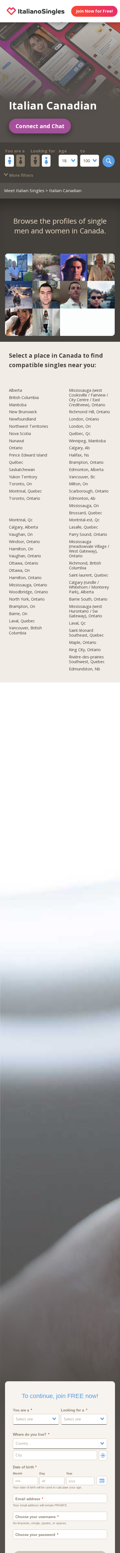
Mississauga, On (84, 505)
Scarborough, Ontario (89, 491)
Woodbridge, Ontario (28, 591)
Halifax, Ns (79, 455)
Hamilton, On (21, 548)
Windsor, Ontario (24, 541)
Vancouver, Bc (82, 476)
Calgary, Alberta (23, 527)
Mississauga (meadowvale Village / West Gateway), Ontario (89, 549)
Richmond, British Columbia (85, 565)
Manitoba (18, 404)
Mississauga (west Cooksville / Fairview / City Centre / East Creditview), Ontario (88, 397)
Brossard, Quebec (85, 512)
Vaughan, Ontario (25, 555)
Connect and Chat (40, 126)
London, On (80, 426)
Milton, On (78, 483)
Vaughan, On (21, 534)
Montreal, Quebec (25, 491)
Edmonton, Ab (82, 498)
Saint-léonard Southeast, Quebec (86, 633)
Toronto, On (20, 483)
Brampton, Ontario (86, 462)
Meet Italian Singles (24, 190)
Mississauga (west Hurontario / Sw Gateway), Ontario (85, 611)
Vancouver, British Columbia (25, 630)
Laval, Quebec (22, 620)
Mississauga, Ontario (28, 584)
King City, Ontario (85, 649)
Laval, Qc (77, 623)
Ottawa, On (19, 570)
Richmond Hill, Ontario (89, 411)
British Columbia (24, 397)
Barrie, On (18, 613)
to (82, 151)
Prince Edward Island (28, 455)
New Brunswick (23, 411)
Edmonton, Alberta (86, 469)
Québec (16, 462)
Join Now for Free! (94, 11)
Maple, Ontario (82, 642)
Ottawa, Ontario (23, 563)
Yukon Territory (23, 476)
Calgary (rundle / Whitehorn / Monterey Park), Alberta (89, 587)
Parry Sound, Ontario (88, 534)
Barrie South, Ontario (88, 599)
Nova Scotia (20, 433)
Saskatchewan (22, 469)
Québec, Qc (79, 433)
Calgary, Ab (79, 447)
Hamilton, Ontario (25, 577)
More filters (20, 175)
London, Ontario (84, 419)
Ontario (16, 447)
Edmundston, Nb (84, 669)
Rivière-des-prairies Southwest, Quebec (87, 659)
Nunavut (16, 440)
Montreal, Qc (21, 519)
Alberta (15, 390)
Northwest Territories (28, 426)
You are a (15, 151)
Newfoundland (22, 419)
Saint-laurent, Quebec (88, 575)
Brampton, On (22, 606)
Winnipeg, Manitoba (87, 440)
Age (63, 151)
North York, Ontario (27, 599)
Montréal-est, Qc (84, 519)
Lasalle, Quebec (83, 527)
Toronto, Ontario (24, 498)
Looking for (43, 151)
